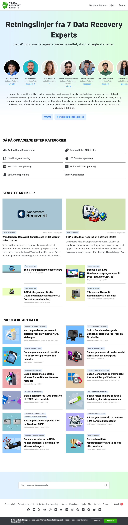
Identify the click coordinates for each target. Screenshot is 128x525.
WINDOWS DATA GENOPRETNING (35, 326)
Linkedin (12, 84)
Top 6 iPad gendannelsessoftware (43, 269)
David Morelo (112, 233)
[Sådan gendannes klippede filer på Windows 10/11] (11, 422)
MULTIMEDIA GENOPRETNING (97, 326)
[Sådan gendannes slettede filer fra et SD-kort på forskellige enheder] (11, 356)
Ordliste (97, 504)
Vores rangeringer (72, 232)
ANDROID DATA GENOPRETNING (35, 414)
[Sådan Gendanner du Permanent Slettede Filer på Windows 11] (75, 378)
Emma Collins (28, 362)
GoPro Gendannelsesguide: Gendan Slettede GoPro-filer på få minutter (105, 334)
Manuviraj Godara (92, 340)
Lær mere (96, 521)
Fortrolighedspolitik (26, 504)
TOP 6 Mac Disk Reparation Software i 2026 (91, 236)
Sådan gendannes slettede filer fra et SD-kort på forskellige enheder (41, 356)
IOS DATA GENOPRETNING (33, 370)
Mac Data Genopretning (20, 166)
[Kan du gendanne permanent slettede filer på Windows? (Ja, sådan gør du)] (11, 334)
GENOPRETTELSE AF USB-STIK (97, 392)
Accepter (110, 521)
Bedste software (97, 5)
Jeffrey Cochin (47, 233)
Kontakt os (73, 504)
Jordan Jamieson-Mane (31, 302)
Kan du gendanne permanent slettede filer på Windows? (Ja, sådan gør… (41, 334)
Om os (64, 504)
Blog (90, 504)
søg (105, 485)
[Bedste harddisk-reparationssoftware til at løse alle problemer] (75, 443)
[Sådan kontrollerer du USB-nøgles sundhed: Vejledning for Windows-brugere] (11, 443)
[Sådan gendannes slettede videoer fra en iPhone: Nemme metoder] (11, 378)
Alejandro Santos (29, 273)
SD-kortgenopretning (18, 174)
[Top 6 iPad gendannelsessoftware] (11, 269)
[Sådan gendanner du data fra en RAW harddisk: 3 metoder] (75, 422)
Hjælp (112, 5)
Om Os (47, 117)
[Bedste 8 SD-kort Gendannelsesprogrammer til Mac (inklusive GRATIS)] (75, 274)
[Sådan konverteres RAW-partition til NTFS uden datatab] (11, 400)
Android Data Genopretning (21, 150)
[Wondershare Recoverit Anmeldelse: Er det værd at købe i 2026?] (32, 214)
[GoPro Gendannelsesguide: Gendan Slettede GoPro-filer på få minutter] (75, 334)
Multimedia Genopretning (83, 166)
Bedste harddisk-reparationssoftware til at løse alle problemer (104, 443)
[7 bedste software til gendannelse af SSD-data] (75, 294)
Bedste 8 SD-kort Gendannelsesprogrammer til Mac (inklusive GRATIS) (103, 273)
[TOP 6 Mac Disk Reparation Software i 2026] (96, 214)
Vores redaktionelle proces (70, 117)
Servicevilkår (10, 504)
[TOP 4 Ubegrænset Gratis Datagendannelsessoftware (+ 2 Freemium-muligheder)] (11, 291)
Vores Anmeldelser (74, 174)
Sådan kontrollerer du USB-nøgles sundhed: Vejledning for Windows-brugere (41, 443)
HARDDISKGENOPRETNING (33, 392)
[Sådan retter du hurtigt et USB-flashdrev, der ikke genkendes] (75, 400)
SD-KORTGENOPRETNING (33, 348)
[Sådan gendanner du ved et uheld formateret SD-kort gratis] (75, 356)
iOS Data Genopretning (81, 158)
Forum (122, 5)
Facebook (87, 84)
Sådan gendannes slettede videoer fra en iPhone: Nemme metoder (41, 377)
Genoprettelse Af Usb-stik (83, 150)
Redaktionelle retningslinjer (47, 504)
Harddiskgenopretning (19, 158)
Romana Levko (28, 384)
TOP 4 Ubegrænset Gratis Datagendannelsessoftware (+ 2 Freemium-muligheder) (42, 296)
